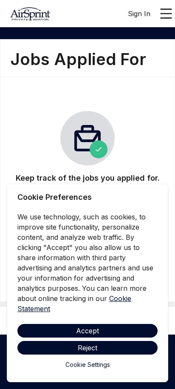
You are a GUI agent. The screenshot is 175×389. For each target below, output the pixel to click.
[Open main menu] (166, 13)
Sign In (139, 13)
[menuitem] (37, 14)
